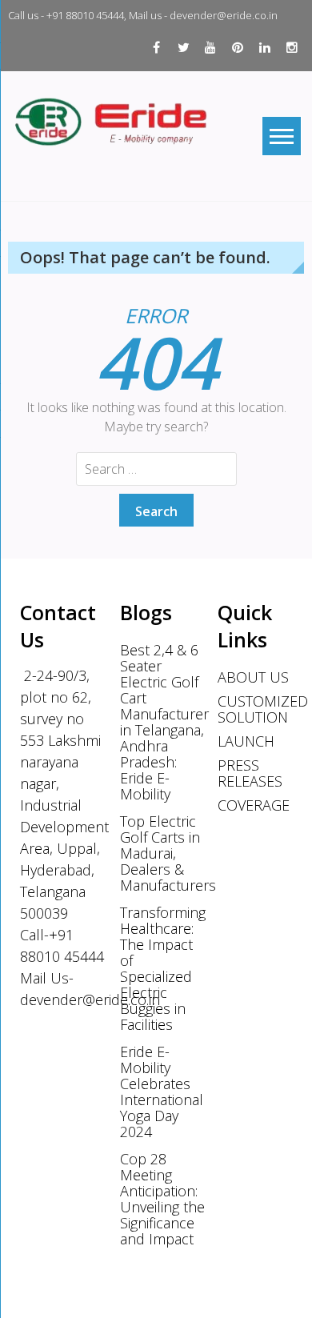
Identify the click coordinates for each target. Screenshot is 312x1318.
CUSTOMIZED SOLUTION (260, 709)
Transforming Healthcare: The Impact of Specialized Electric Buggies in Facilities (162, 968)
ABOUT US (253, 677)
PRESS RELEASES (250, 773)
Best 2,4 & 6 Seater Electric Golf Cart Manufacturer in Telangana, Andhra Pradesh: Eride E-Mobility (162, 722)
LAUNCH (246, 741)
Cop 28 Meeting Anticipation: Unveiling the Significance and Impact (162, 1199)
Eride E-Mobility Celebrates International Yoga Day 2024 (161, 1092)
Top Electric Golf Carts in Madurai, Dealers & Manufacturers (162, 853)
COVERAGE (254, 805)
